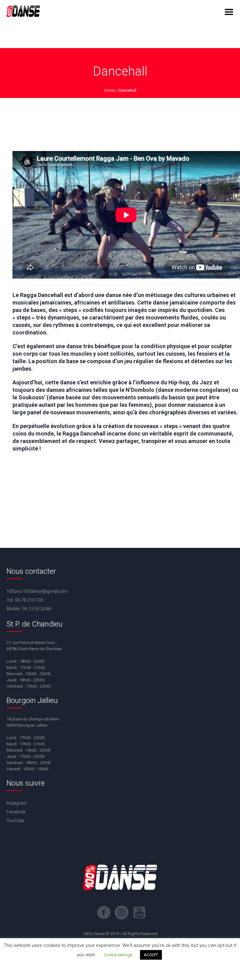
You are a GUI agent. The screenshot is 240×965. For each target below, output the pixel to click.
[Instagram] (121, 912)
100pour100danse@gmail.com (37, 591)
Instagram (17, 803)
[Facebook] (104, 912)
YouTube (15, 820)
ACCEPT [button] (151, 955)
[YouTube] (139, 912)
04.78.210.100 (29, 599)
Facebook (16, 811)
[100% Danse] (23, 12)
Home (109, 90)
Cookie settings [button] (118, 955)
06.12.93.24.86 (36, 608)
